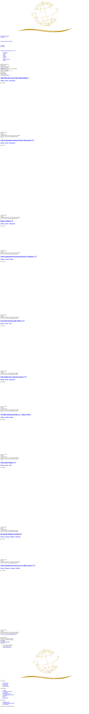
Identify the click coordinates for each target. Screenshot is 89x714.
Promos (4, 60)
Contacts (4, 690)
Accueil (1, 67)
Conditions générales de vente (8, 703)
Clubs (4, 54)
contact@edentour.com (7, 647)
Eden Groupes (5, 682)
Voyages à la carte (6, 59)
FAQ (4, 696)
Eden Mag (5, 695)
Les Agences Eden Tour (7, 691)
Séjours (4, 53)
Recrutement (5, 692)
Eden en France (6, 686)
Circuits (4, 55)
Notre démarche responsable (8, 694)
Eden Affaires (5, 685)
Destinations (5, 52)
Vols (4, 58)
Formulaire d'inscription (5, 641)
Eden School (5, 684)
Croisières (5, 56)
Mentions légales (6, 702)
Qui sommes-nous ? (6, 693)
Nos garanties (5, 697)
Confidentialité (6, 704)
